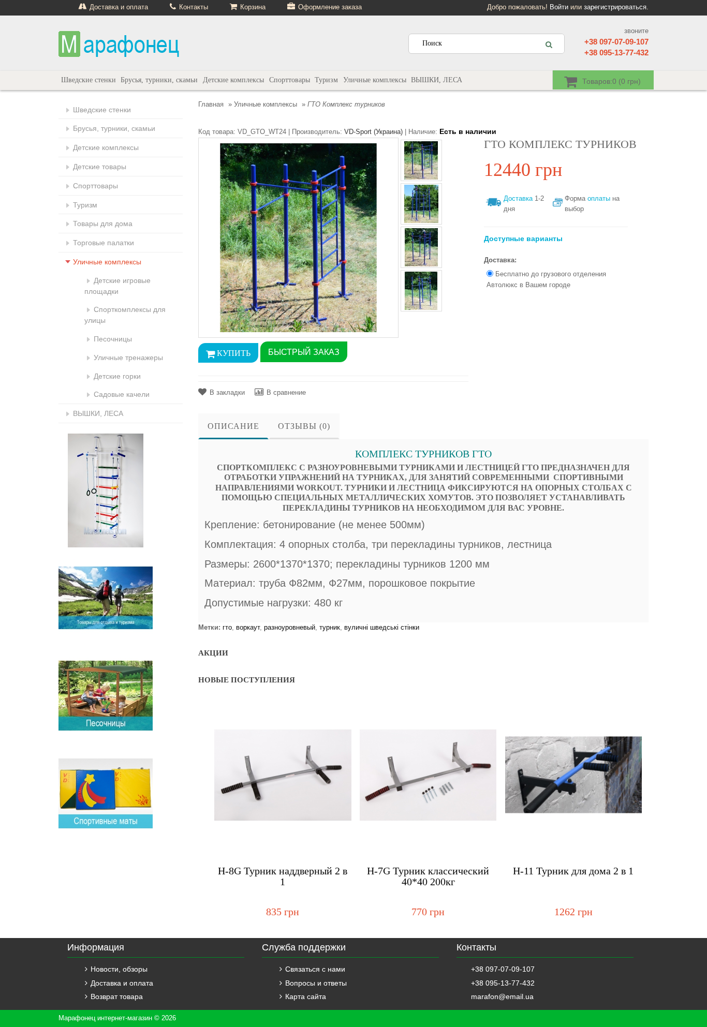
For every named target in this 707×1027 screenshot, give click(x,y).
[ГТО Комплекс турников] (298, 237)
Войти (559, 7)
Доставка (518, 198)
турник (329, 627)
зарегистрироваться (615, 7)
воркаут (248, 627)
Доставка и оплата (122, 983)
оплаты (598, 198)
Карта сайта (305, 996)
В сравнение (286, 392)
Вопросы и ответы (316, 983)
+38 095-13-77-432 (616, 52)
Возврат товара (117, 996)
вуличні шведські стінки (381, 627)
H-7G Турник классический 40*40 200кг (428, 876)
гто (227, 627)
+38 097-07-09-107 (616, 41)
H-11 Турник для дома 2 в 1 (573, 871)
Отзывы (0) (304, 426)
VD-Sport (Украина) (373, 132)
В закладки (227, 392)
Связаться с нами (315, 969)
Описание (233, 426)
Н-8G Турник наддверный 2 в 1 (282, 876)
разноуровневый (289, 627)
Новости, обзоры (119, 969)
